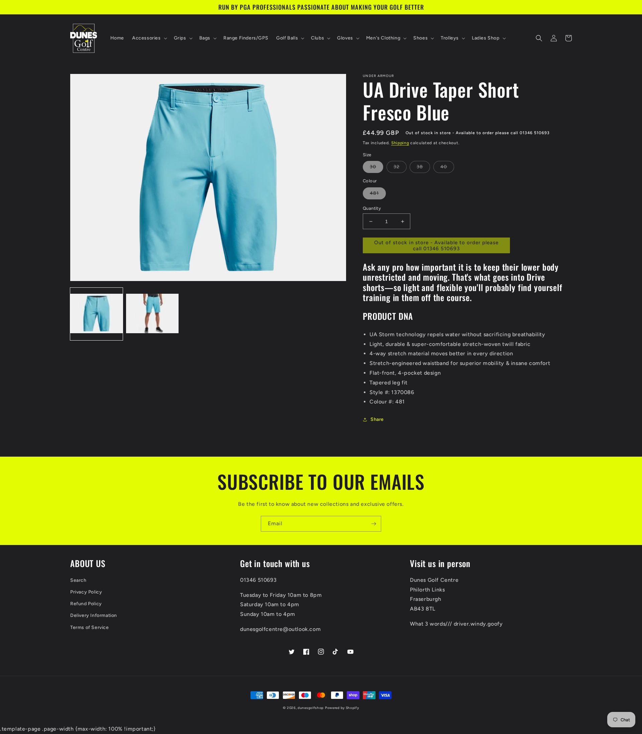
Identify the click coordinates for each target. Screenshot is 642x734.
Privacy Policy (86, 592)
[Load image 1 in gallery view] (96, 314)
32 (397, 167)
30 (373, 167)
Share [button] (377, 419)
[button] (149, 38)
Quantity (372, 208)
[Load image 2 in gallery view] (152, 314)
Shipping (400, 143)
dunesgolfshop (311, 708)
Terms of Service (89, 627)
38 (420, 167)
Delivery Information (93, 615)
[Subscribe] (373, 524)
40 (443, 167)
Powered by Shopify (342, 708)
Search (78, 580)
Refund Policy (86, 604)
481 (374, 193)
